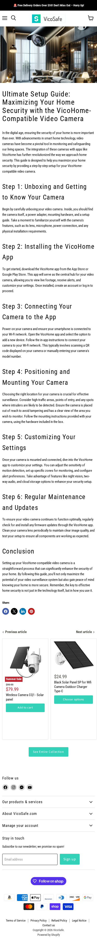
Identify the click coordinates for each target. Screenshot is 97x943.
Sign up (69, 859)
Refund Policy (59, 920)
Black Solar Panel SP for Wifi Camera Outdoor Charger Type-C (72, 686)
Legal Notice (79, 920)
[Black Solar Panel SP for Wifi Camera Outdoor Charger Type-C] (73, 655)
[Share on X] (14, 611)
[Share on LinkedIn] (22, 611)
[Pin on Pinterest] (31, 611)
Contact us (48, 925)
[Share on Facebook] (5, 611)
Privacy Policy (38, 920)
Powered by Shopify (48, 934)
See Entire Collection (48, 752)
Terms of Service (15, 920)
